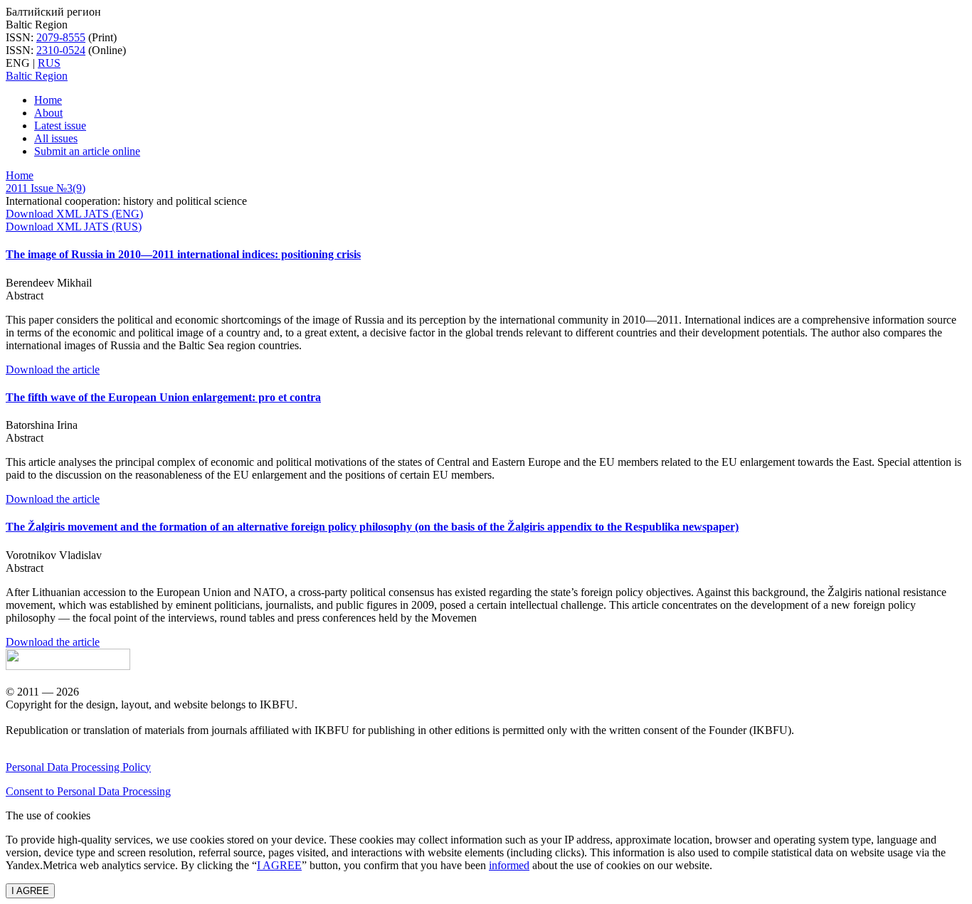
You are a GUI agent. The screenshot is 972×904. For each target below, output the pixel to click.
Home (48, 100)
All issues (56, 138)
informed (509, 865)
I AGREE (279, 865)
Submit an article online (87, 151)
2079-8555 (60, 37)
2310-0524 (60, 50)
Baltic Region (37, 76)
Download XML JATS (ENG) (74, 214)
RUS (49, 63)
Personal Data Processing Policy (78, 767)
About (48, 113)
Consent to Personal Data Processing (88, 791)
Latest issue (60, 125)
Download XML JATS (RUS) (74, 226)
